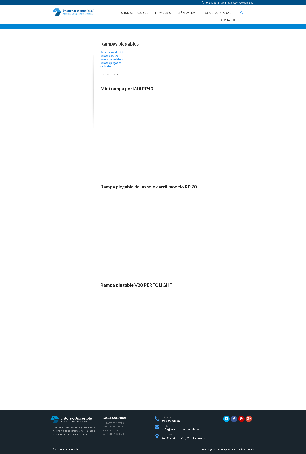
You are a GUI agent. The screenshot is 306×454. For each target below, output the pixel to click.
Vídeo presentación (113, 427)
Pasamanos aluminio (112, 52)
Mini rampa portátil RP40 (126, 88)
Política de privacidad (225, 449)
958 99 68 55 (212, 2)
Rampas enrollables (111, 59)
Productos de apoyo (217, 12)
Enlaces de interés (113, 423)
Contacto (228, 20)
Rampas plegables (110, 63)
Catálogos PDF (110, 430)
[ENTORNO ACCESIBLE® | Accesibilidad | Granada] (73, 12)
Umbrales (105, 66)
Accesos (142, 12)
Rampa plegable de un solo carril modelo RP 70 (148, 187)
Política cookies (246, 449)
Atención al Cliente (113, 434)
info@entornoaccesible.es (239, 2)
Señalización (187, 12)
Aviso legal (207, 449)
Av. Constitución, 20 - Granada (183, 438)
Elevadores (163, 12)
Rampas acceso (109, 55)
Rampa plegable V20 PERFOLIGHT (136, 285)
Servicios (127, 12)
